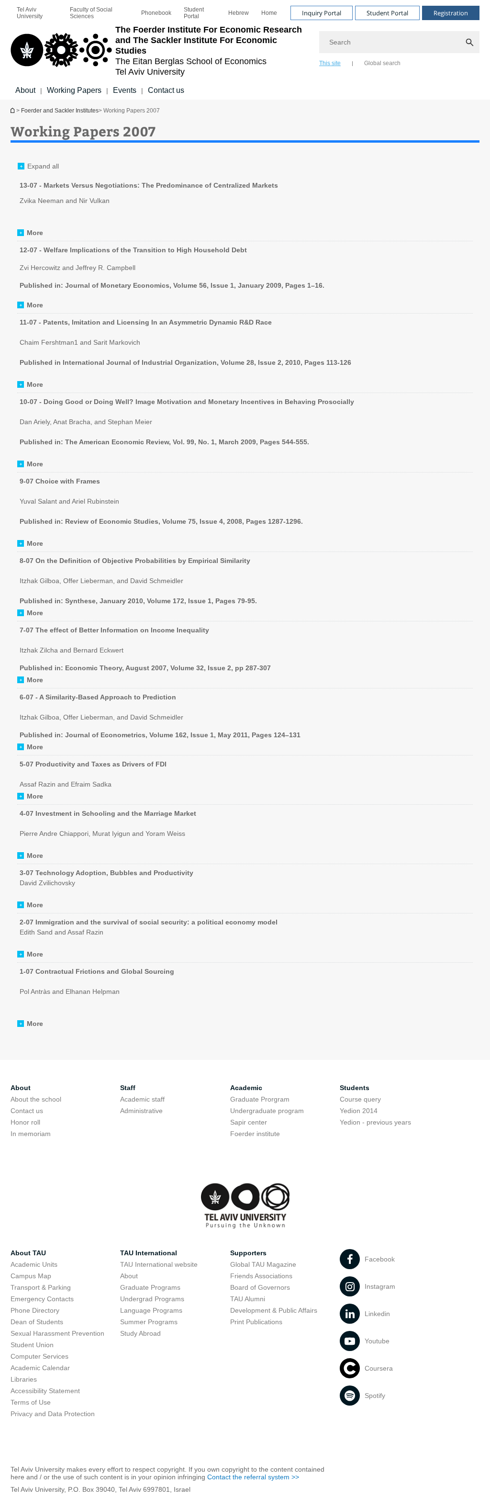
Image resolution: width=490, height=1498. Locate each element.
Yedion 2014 (359, 1111)
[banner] (245, 50)
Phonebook (156, 13)
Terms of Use (31, 1402)
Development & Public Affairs (273, 1310)
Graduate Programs (150, 1287)
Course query (360, 1099)
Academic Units (34, 1264)
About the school (36, 1099)
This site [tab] (330, 63)
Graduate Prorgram (260, 1099)
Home (269, 13)
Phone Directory (35, 1310)
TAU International (148, 1253)
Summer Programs (149, 1322)
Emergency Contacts (42, 1299)
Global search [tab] (382, 63)
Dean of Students (37, 1322)
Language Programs (151, 1310)
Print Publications (256, 1322)
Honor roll (25, 1122)
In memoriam (31, 1134)
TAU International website (159, 1264)
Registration (451, 13)
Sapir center (248, 1122)
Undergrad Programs (152, 1299)
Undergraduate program (267, 1111)
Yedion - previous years (375, 1122)
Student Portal (194, 13)
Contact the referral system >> (253, 1477)
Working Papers (74, 90)
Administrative (141, 1111)
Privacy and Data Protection (53, 1414)
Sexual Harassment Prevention (57, 1333)
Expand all (43, 166)
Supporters (248, 1253)
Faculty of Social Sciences (91, 13)
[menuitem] (37, 13)
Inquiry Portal (321, 13)
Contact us (166, 90)
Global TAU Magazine (263, 1264)
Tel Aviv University (30, 13)
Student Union (32, 1345)
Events (124, 90)
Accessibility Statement (45, 1391)
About (25, 90)
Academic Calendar (40, 1368)
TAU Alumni (247, 1299)
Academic (246, 1088)
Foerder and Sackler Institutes (13, 110)
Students (354, 1088)
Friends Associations (261, 1276)
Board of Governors (260, 1287)
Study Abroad (140, 1333)
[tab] (30, 232)
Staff (127, 1088)
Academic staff (142, 1099)
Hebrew (238, 13)
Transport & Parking (41, 1287)
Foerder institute (255, 1134)
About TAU (28, 1253)
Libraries (24, 1379)
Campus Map (31, 1276)
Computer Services (39, 1356)
